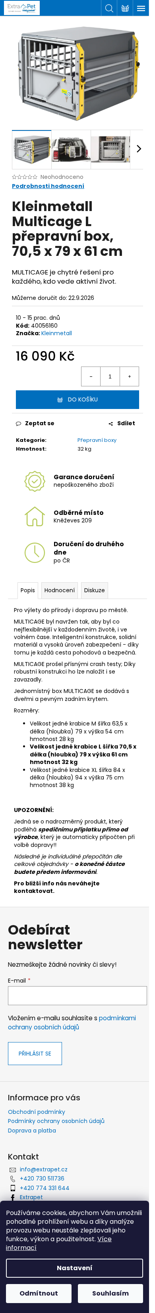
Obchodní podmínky (36, 1112)
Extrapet (31, 1197)
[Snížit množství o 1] (91, 376)
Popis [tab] (28, 590)
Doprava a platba (32, 1130)
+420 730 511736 (42, 1178)
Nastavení (75, 1268)
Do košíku (83, 399)
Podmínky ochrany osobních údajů (56, 1121)
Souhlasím (110, 1293)
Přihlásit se (35, 1054)
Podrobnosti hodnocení (48, 186)
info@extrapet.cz (44, 1169)
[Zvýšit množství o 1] (129, 376)
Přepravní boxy (97, 440)
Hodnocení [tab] (60, 590)
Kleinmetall (56, 333)
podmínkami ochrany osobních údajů (72, 1022)
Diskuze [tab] (94, 590)
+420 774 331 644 (45, 1188)
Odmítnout (38, 1293)
